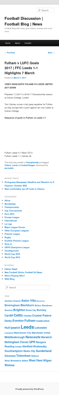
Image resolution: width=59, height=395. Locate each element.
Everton (18, 320)
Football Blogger (28, 165)
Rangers (41, 342)
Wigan (47, 360)
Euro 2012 (9, 213)
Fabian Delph (11, 268)
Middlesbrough (15, 337)
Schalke (18, 346)
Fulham (8, 165)
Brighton (19, 310)
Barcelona (41, 301)
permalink (9, 168)
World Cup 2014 (12, 257)
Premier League (12, 233)
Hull (7, 327)
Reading (9, 346)
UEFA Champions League (17, 247)
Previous (10, 52)
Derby (8, 321)
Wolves (9, 365)
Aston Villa (28, 300)
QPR (32, 342)
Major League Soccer (15, 227)
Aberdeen (9, 301)
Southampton (14, 351)
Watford (35, 355)
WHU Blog (9, 278)
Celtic (18, 315)
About (17, 43)
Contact (28, 43)
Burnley (41, 310)
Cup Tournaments (13, 210)
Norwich (46, 337)
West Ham (35, 360)
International (11, 220)
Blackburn (27, 305)
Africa (7, 200)
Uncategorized (12, 250)
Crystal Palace (41, 315)
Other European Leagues (17, 230)
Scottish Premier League (17, 240)
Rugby (8, 237)
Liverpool (9, 332)
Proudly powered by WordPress (29, 389)
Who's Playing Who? (15, 275)
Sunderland (43, 351)
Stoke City (29, 351)
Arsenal (17, 300)
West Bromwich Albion (16, 360)
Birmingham (12, 305)
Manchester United (41, 332)
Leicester (41, 328)
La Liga (8, 223)
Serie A (8, 243)
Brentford (9, 310)
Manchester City (22, 332)
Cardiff (9, 315)
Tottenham (23, 355)
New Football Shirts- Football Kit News (23, 272)
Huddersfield (42, 320)
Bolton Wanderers (43, 305)
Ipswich (15, 327)
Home (7, 43)
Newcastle (33, 337)
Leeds (15, 165)
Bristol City (31, 310)
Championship (32, 162)
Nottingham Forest (16, 342)
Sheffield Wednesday (34, 346)
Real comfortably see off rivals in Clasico (25, 188)
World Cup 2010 (12, 253)
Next (51, 52)
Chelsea (27, 315)
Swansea (10, 355)
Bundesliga (10, 203)
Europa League (12, 217)
